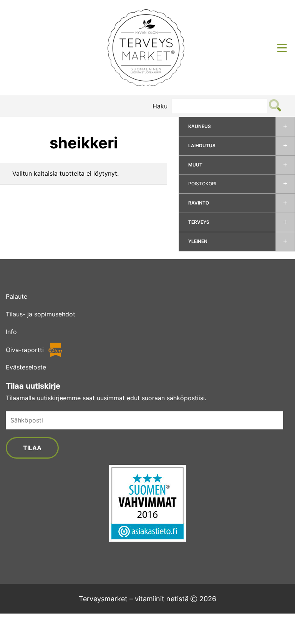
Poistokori (202, 183)
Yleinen (197, 241)
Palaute (16, 296)
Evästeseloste (26, 367)
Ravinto (198, 203)
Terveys (198, 222)
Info (11, 332)
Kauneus (199, 126)
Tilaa (32, 448)
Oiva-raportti (25, 350)
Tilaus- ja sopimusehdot (40, 314)
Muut (195, 165)
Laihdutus (201, 145)
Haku (159, 106)
